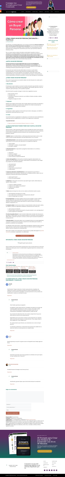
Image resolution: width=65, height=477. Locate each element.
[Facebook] (6, 262)
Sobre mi (41, 11)
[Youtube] (13, 262)
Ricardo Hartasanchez (13, 364)
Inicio (22, 11)
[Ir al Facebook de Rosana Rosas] (49, 37)
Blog (52, 11)
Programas (28, 11)
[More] (0, 11)
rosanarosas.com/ (10, 259)
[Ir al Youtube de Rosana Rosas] (55, 37)
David (10, 336)
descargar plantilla (25, 235)
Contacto (57, 11)
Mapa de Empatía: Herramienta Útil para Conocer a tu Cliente (21, 123)
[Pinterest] (10, 262)
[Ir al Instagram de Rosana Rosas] (52, 37)
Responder (9, 295)
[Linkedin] (9, 262)
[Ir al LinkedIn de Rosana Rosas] (50, 37)
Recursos (47, 11)
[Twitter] (12, 262)
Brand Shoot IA (46, 465)
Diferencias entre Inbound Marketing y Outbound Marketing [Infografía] (21, 275)
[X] (0, 7)
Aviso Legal (55, 475)
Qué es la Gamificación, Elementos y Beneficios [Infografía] (19, 276)
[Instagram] (8, 262)
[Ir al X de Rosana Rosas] (53, 37)
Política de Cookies (48, 475)
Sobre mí (45, 467)
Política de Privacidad (30, 419)
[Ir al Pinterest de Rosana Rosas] (57, 37)
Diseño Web (35, 11)
